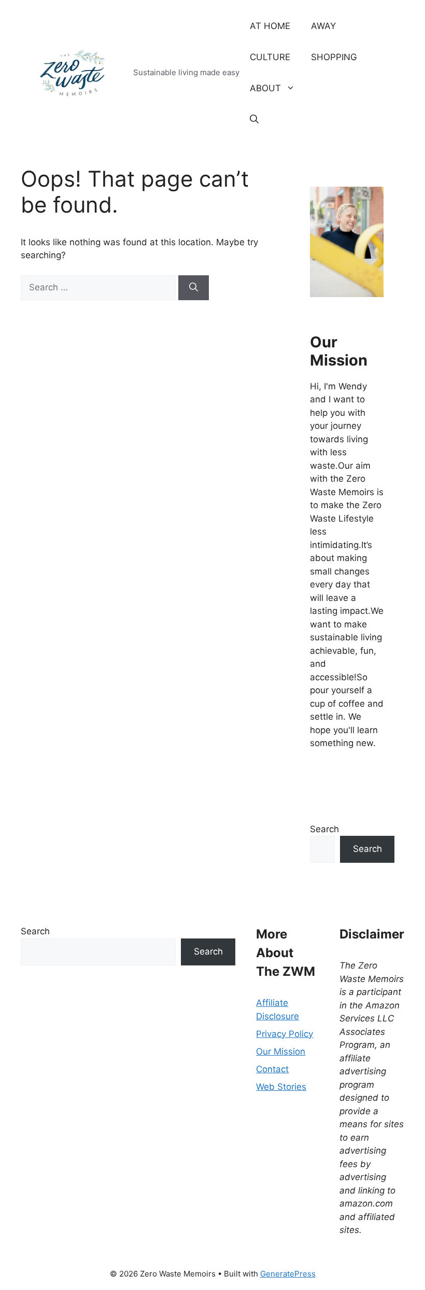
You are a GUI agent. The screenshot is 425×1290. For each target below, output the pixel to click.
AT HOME (270, 26)
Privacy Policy (284, 1034)
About (265, 88)
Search (324, 829)
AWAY (323, 26)
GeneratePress (288, 1274)
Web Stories (281, 1087)
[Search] (193, 287)
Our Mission (280, 1051)
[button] (254, 119)
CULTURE (270, 57)
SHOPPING (334, 57)
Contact (272, 1069)
